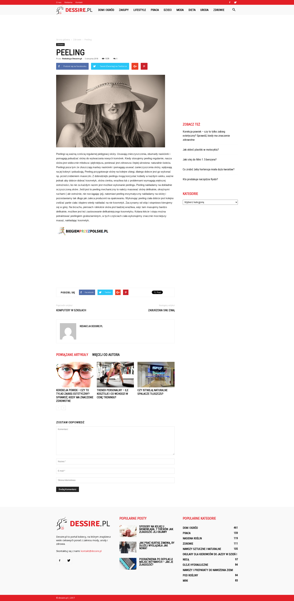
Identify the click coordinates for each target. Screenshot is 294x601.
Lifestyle (139, 10)
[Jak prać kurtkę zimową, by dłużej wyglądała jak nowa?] (127, 547)
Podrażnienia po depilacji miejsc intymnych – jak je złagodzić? (156, 562)
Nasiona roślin (192, 538)
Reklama (68, 2)
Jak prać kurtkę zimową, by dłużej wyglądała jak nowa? (156, 545)
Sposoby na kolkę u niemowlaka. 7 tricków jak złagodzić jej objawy (156, 529)
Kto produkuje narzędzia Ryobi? (200, 179)
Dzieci (168, 10)
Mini (185, 580)
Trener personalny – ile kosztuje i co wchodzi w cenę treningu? (112, 394)
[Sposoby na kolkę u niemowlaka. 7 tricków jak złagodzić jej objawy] (127, 531)
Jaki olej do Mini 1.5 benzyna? (200, 159)
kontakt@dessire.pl (91, 551)
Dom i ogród (106, 10)
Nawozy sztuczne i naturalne (202, 549)
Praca (155, 10)
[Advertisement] (147, 26)
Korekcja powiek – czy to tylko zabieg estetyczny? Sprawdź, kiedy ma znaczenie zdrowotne (206, 135)
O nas (58, 2)
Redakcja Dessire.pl (72, 58)
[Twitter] (235, 2)
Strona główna (63, 39)
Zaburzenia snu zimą (161, 310)
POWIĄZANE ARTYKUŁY (72, 355)
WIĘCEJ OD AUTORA (106, 355)
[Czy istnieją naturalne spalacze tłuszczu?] (156, 374)
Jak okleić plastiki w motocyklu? (201, 149)
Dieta (192, 10)
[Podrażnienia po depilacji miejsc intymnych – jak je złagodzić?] (127, 564)
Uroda (204, 10)
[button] (234, 10)
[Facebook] (229, 2)
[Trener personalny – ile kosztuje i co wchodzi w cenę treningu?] (115, 374)
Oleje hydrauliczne (195, 564)
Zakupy (124, 10)
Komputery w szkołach (71, 310)
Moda (180, 10)
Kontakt (79, 2)
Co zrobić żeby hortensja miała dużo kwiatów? (208, 169)
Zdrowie (218, 10)
